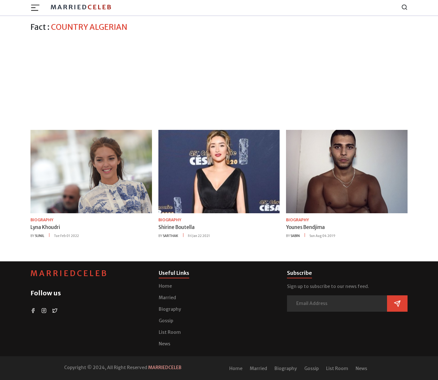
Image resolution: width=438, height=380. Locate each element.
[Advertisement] (219, 80)
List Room (170, 332)
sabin (295, 236)
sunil (39, 236)
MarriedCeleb (69, 273)
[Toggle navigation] (37, 8)
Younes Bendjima (305, 227)
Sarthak (170, 236)
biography (41, 219)
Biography (170, 309)
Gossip (166, 321)
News (164, 344)
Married (81, 7)
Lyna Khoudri (45, 227)
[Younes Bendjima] (347, 171)
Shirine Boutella (176, 227)
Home (165, 286)
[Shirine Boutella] (219, 171)
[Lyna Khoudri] (91, 171)
